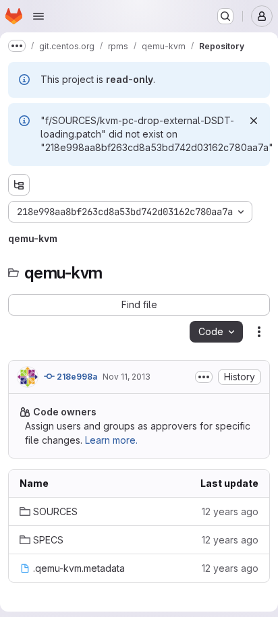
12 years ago (230, 511)
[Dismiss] (254, 121)
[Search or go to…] (225, 16)
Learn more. (111, 440)
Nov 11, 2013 (126, 377)
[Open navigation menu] (38, 16)
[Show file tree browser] (19, 185)
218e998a (76, 377)
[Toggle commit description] (204, 377)
